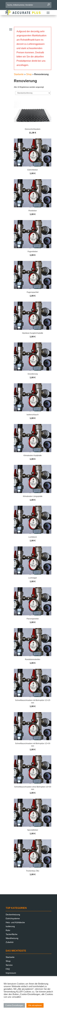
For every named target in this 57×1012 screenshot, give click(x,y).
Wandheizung (12, 938)
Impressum (11, 973)
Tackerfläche (11, 934)
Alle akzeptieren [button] (35, 1005)
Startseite (19, 74)
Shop (29, 74)
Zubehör (10, 942)
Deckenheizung (13, 914)
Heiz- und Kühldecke (15, 922)
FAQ (8, 969)
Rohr (8, 930)
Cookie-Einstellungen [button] (14, 1005)
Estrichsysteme (13, 918)
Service (9, 965)
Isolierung (10, 926)
